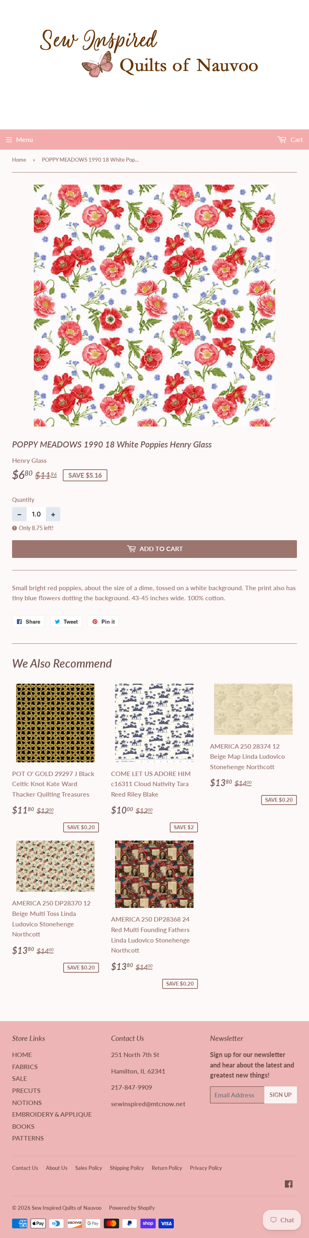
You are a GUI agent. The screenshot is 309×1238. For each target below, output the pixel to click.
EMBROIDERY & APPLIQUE (52, 1114)
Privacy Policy (206, 1168)
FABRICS (25, 1066)
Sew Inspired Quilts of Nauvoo (66, 1208)
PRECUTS (26, 1090)
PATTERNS (28, 1138)
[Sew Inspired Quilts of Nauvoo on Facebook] (288, 1184)
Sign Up (281, 1094)
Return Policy (167, 1168)
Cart (296, 139)
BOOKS (23, 1126)
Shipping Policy (127, 1168)
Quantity (23, 499)
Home (19, 159)
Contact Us (25, 1168)
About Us (57, 1168)
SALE (19, 1078)
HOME (22, 1054)
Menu (24, 139)
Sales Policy (88, 1168)
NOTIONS (27, 1102)
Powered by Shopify (132, 1208)
